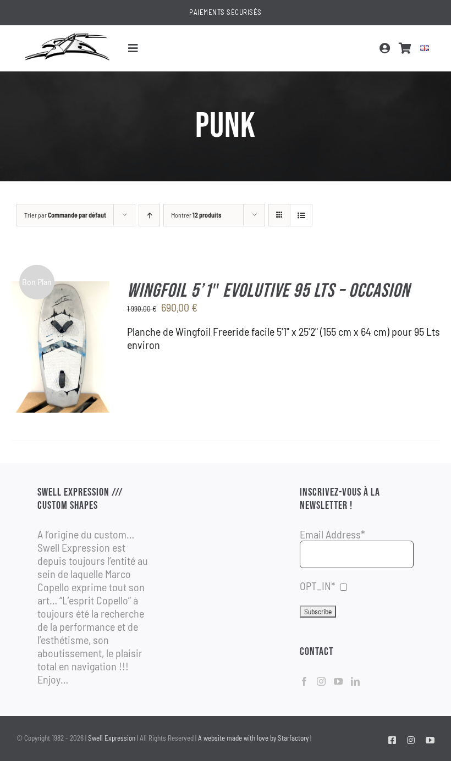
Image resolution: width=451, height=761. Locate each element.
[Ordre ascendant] (149, 215)
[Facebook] (304, 681)
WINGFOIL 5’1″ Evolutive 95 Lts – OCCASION (268, 291)
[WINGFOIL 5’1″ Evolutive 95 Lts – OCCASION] (60, 288)
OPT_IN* (318, 585)
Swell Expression (111, 738)
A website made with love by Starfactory (253, 738)
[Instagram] (321, 681)
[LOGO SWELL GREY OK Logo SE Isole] (67, 36)
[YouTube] (338, 681)
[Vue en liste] (301, 215)
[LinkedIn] (355, 681)
